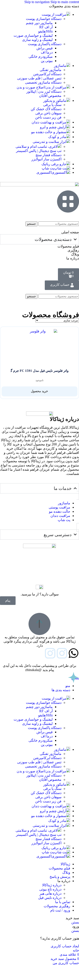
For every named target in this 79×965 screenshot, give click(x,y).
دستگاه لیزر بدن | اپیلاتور (43, 91)
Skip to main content (64, 2)
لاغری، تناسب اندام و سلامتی (36, 146)
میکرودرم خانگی (41, 56)
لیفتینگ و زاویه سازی (37, 40)
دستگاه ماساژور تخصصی (43, 82)
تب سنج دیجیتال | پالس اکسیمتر (38, 151)
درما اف (47, 52)
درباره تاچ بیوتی (50, 889)
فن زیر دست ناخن (48, 117)
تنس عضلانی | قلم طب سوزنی (39, 78)
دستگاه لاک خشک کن (46, 109)
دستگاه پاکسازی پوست (44, 44)
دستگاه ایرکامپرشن (47, 74)
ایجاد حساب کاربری (65, 946)
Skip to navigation (37, 2)
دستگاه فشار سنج (48, 155)
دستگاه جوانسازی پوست (43, 19)
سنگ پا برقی (52, 105)
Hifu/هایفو (45, 31)
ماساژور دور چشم (39, 23)
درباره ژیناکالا (51, 885)
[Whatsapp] (73, 653)
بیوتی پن (47, 61)
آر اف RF (46, 27)
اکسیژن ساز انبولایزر (46, 159)
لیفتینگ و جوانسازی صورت (33, 35)
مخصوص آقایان (50, 96)
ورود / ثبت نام (60, 910)
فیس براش (44, 48)
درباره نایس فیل (49, 898)
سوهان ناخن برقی (48, 113)
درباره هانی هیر (50, 893)
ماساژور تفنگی (50, 70)
